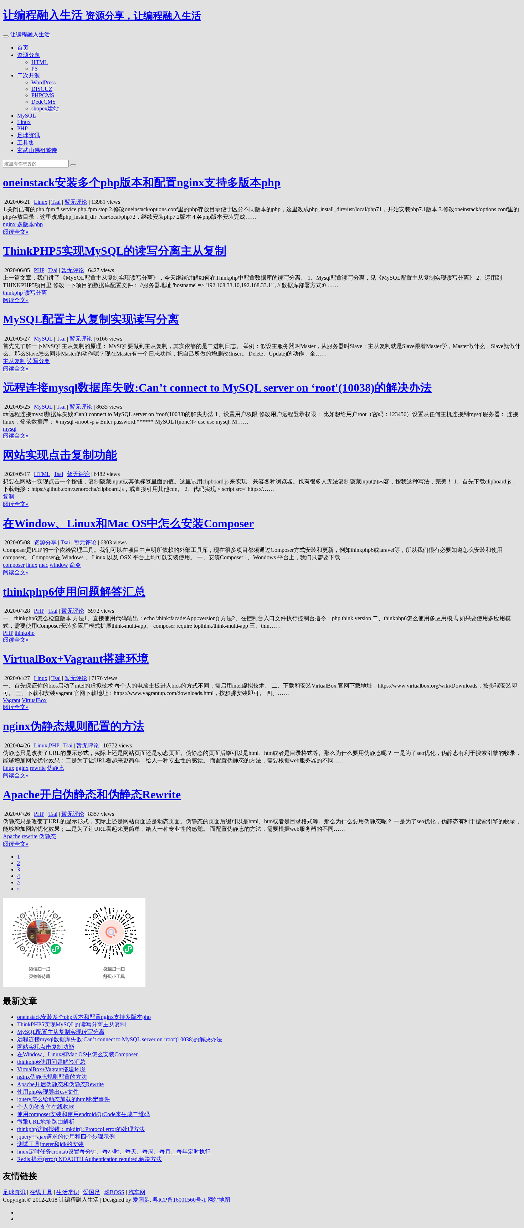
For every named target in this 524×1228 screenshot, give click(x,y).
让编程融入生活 (30, 34)
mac (43, 565)
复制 (8, 496)
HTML (39, 62)
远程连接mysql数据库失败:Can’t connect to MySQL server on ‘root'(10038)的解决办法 (217, 387)
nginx (9, 224)
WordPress (43, 82)
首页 (23, 48)
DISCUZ (41, 89)
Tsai (56, 202)
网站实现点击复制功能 (60, 455)
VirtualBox (34, 700)
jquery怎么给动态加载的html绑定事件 (63, 1099)
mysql (9, 429)
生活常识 (67, 1192)
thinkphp (13, 293)
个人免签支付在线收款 (45, 1107)
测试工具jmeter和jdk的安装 (50, 1144)
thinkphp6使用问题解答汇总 (74, 591)
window (59, 565)
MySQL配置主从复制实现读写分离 (91, 319)
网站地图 (218, 1200)
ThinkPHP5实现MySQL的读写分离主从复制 (114, 250)
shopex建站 (45, 108)
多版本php (30, 224)
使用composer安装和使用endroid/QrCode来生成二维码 (83, 1114)
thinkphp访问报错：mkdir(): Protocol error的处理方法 (81, 1129)
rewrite (38, 768)
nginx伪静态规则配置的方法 (73, 726)
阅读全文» (16, 232)
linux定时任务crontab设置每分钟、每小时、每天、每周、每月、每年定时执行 (114, 1152)
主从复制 (14, 361)
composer (14, 565)
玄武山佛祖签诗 (37, 150)
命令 (75, 565)
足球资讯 (28, 135)
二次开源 (28, 75)
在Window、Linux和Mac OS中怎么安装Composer (128, 523)
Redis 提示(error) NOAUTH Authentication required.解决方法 (89, 1159)
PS (34, 69)
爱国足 (91, 1192)
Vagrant (11, 700)
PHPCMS (42, 95)
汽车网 (136, 1192)
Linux (24, 122)
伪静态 (55, 768)
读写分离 (35, 293)
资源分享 (28, 55)
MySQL (26, 116)
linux (31, 565)
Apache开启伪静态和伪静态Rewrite (92, 794)
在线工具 (41, 1192)
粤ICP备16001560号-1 (179, 1200)
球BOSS (114, 1192)
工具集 (25, 143)
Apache (11, 836)
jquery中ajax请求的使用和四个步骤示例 (66, 1137)
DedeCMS (43, 102)
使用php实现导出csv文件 (48, 1092)
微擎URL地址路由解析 (46, 1122)
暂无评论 (76, 202)
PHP (22, 128)
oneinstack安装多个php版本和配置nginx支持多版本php (142, 182)
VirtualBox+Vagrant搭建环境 (76, 658)
